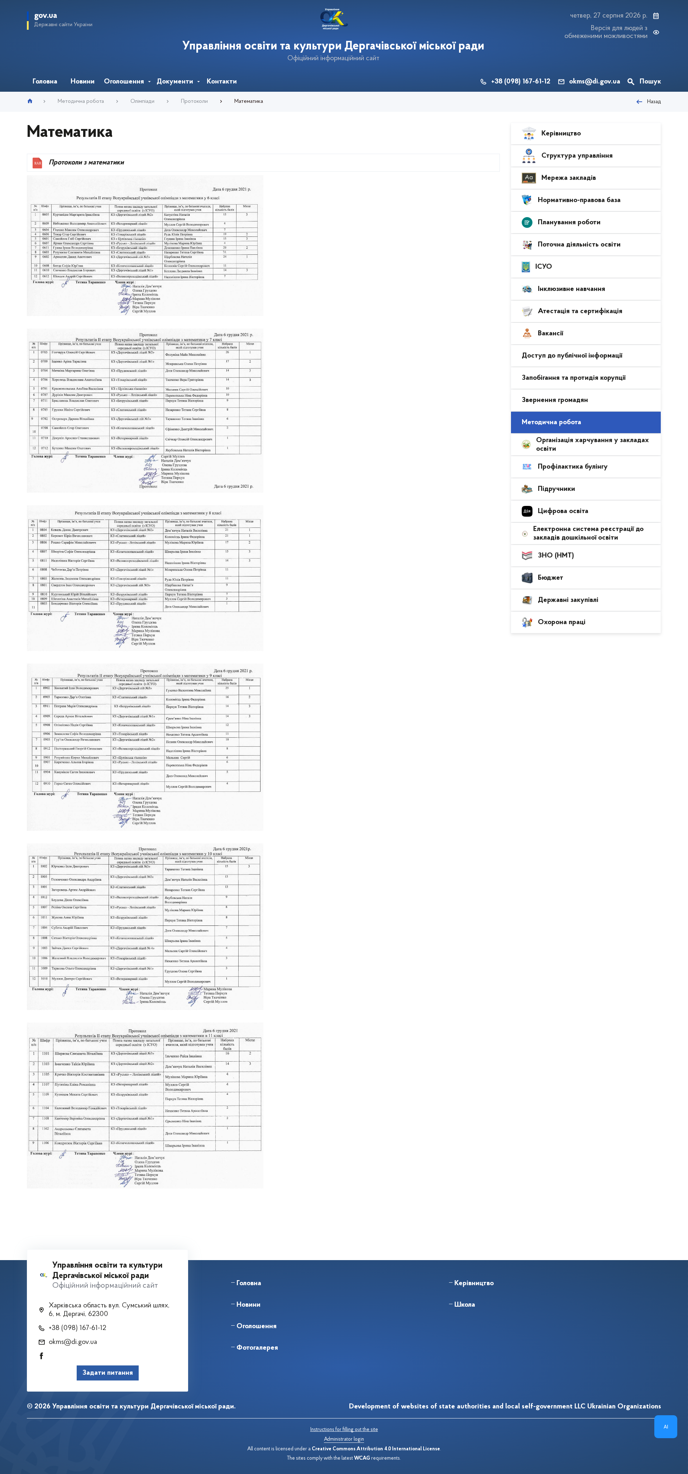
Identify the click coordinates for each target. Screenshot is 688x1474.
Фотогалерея (257, 1347)
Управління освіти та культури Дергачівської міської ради (333, 46)
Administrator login (344, 1439)
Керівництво (474, 1283)
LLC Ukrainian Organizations (617, 1406)
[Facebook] (42, 1357)
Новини (248, 1304)
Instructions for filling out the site (344, 1429)
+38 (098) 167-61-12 (520, 81)
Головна (248, 1283)
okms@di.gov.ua (594, 81)
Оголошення (256, 1326)
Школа (464, 1304)
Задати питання (107, 1373)
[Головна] (29, 99)
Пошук (650, 81)
